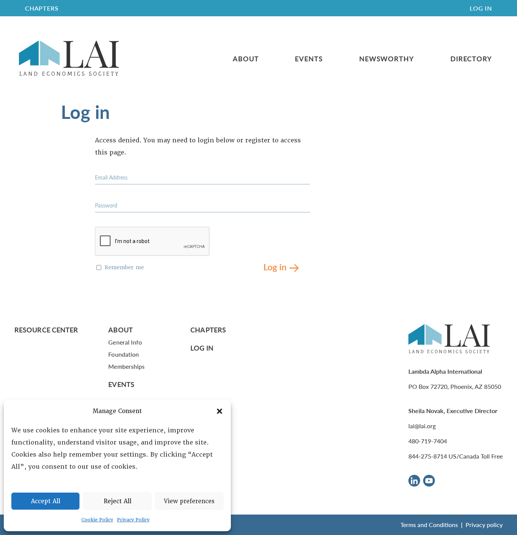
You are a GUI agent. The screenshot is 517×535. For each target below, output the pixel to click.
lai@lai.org (422, 425)
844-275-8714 (427, 456)
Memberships (126, 366)
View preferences (189, 501)
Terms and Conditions (429, 524)
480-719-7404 (427, 441)
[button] (219, 411)
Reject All (117, 501)
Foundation (123, 354)
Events (308, 58)
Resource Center (46, 329)
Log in (275, 266)
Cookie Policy (97, 520)
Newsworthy (386, 58)
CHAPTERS (41, 8)
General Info (125, 342)
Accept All (45, 501)
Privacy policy (484, 524)
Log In (481, 8)
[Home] (69, 58)
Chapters (208, 329)
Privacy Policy (133, 520)
